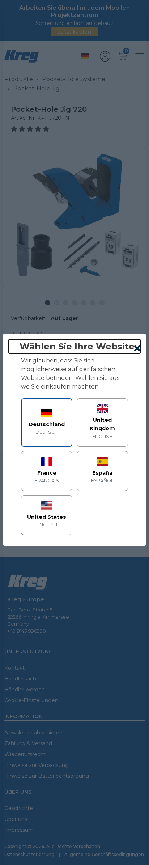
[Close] (137, 349)
